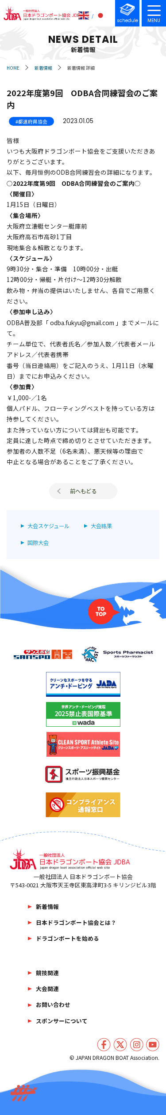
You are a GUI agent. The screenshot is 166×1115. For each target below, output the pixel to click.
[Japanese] (101, 15)
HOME (13, 67)
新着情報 (43, 67)
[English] (84, 15)
